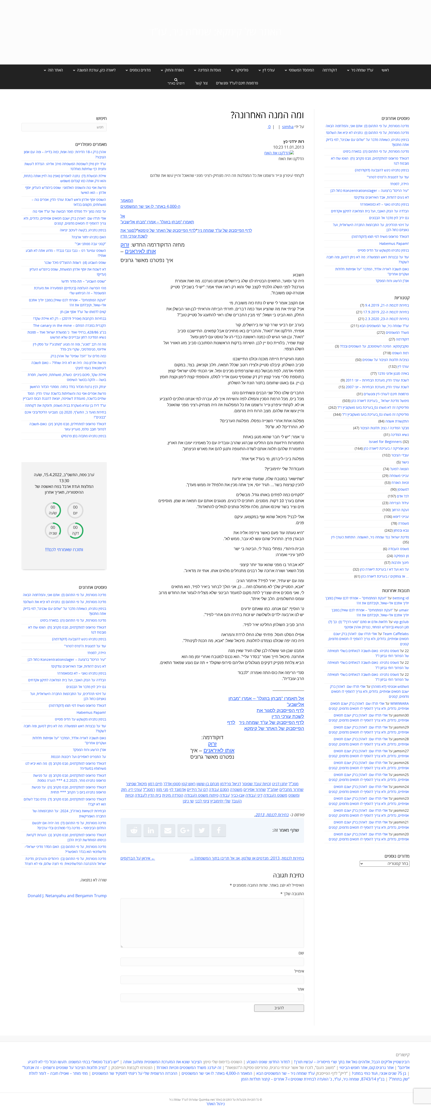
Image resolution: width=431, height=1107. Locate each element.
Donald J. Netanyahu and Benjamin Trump (67, 895)
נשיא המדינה (400, 435)
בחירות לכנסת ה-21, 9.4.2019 (387, 305)
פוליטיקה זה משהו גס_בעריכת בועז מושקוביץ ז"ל (375, 414)
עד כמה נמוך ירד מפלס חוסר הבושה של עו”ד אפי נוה (69, 211)
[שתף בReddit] (134, 830)
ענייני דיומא (401, 517)
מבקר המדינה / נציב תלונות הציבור (384, 428)
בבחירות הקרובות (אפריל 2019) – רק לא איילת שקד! (69, 319)
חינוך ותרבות (400, 563)
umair (404, 610)
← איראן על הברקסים (137, 858)
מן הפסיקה (401, 556)
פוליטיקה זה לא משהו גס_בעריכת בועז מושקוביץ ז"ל (373, 407)
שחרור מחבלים (291, 789)
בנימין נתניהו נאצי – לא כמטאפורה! (384, 204)
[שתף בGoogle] (185, 830)
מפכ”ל (294, 783)
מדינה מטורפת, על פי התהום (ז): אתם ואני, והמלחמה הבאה (367, 126)
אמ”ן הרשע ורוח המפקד (392, 281)
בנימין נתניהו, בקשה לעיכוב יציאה (83, 230)
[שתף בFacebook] (219, 830)
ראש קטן (189, 783)
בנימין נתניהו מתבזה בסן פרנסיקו (83, 436)
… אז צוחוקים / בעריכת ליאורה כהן (385, 576)
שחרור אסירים (254, 789)
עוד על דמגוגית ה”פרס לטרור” (388, 177)
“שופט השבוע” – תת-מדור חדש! (83, 281)
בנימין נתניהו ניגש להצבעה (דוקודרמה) (382, 170)
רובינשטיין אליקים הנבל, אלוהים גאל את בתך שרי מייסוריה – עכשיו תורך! (351, 1062)
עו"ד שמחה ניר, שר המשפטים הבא (384, 326)
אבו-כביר (237, 795)
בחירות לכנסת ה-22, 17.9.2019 (386, 312)
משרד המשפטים (397, 333)
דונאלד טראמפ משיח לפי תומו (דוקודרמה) (380, 237)
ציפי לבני (202, 801)
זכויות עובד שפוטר (256, 783)
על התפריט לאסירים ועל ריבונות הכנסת (78, 757)
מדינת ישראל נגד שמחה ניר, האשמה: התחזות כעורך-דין (370, 537)
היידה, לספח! (399, 184)
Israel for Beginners (385, 442)
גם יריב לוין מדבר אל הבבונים (389, 218)
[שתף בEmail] (168, 830)
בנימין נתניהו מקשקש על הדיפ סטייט (383, 250)
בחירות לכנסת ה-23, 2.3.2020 (387, 319)
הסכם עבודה (219, 789)
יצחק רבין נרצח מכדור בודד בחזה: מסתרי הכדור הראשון (68, 387)
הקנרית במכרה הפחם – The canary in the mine (69, 326)
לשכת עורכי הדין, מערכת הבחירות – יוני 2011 (377, 380)
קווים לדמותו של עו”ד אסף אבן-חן (83, 312)
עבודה (224, 795)
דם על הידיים (197, 789)
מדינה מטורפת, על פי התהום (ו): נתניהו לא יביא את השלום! (367, 133)
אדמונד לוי (177, 789)
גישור (405, 462)
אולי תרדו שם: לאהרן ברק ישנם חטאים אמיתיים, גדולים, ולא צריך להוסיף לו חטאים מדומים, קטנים (368, 639)
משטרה (403, 523)
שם (301, 953)
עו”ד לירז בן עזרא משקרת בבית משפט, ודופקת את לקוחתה (65, 405)
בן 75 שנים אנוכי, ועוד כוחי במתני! (379, 1073)
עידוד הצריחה (399, 503)
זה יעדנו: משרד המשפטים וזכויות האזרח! (189, 1067)
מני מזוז (162, 789)
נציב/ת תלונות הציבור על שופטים (385, 360)
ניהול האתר (215, 1104)
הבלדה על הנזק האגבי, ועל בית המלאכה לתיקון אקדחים (370, 211)
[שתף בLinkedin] (151, 830)
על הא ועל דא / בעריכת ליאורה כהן (384, 569)
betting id (401, 598)
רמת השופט (400, 353)
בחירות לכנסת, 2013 (272, 814)
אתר (300, 989)
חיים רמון (155, 783)
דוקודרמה (330, 70)
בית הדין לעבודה (148, 795)
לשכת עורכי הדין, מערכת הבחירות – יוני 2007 (377, 387)
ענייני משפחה (399, 476)
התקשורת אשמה (397, 421)
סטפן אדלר (172, 783)
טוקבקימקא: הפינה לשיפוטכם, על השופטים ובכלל (374, 346)
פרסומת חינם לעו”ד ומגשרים (237, 83)
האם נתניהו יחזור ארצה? (89, 237)
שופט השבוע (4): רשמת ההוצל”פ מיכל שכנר (75, 263)
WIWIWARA (399, 704)
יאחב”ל (272, 789)
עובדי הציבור (400, 455)
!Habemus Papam (394, 244)
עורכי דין (403, 367)
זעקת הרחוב (400, 510)
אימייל (299, 971)
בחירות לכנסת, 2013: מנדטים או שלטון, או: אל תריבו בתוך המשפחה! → (247, 858)
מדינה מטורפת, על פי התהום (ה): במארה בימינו (376, 151)
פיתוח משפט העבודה (201, 795)
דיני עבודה (253, 795)
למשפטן (403, 489)
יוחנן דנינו (280, 783)
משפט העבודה (398, 549)
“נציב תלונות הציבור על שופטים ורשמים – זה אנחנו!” (64, 1067)
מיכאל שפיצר (136, 783)
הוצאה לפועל (399, 469)
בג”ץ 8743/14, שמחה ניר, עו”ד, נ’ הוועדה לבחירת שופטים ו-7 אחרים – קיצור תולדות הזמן (313, 1079)
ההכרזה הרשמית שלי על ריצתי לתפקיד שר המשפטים (134, 1073)
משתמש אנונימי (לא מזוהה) (390, 687)
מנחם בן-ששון (208, 783)
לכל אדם (403, 496)
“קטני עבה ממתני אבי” (90, 244)
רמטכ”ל (149, 789)
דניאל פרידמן (230, 783)
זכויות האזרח (400, 483)
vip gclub (401, 622)
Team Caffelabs (396, 634)
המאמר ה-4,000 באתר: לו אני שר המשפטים (217, 1073)
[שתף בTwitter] (202, 830)
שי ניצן (188, 801)
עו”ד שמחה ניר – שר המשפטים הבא (285, 1073)
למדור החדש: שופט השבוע (268, 1062)
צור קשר (201, 83)
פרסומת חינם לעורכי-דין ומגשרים (386, 394)
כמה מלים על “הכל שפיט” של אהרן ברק (78, 356)
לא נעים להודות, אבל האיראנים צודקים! (381, 197)
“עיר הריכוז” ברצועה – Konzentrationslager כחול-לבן (369, 191)
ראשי (385, 70)
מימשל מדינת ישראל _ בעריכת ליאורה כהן (380, 401)
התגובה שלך (292, 893)
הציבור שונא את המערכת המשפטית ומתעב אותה (162, 1062)
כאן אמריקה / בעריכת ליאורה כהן (386, 448)
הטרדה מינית (172, 795)
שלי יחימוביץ (220, 801)
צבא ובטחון (401, 530)
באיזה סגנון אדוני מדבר (393, 373)
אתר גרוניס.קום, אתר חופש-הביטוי (366, 1067)
